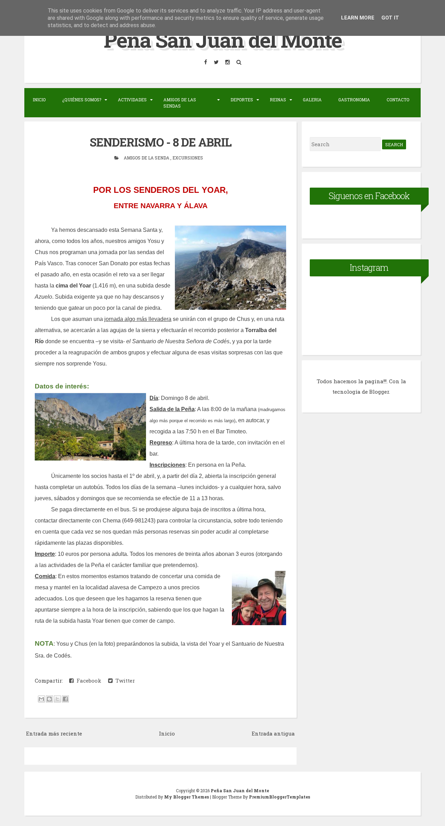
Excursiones (187, 157)
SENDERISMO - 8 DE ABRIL (161, 142)
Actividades (132, 99)
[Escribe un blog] (49, 698)
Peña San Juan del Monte (223, 39)
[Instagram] (228, 62)
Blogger (379, 391)
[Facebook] (206, 62)
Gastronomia (354, 99)
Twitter (124, 680)
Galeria (312, 99)
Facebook (87, 680)
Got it (390, 18)
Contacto (398, 99)
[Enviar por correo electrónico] (41, 698)
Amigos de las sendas (179, 103)
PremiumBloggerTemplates (279, 797)
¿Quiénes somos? (81, 99)
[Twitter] (216, 62)
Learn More (357, 18)
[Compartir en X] (57, 698)
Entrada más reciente (54, 733)
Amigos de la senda (147, 157)
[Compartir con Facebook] (65, 698)
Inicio (39, 99)
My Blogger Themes (187, 797)
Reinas (278, 99)
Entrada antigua (273, 733)
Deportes (241, 99)
